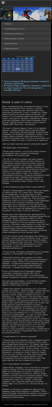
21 (22, 67)
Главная (8, 24)
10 (4, 64)
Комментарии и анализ (14, 39)
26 (13, 69)
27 (18, 69)
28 (22, 69)
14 (22, 64)
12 (13, 64)
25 (8, 69)
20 (18, 67)
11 (8, 64)
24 (4, 69)
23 (31, 67)
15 (27, 64)
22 (27, 67)
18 (8, 67)
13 (18, 64)
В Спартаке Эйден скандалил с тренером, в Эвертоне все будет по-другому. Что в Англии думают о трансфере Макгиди (27, 88)
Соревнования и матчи (15, 29)
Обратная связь (11, 48)
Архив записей (11, 44)
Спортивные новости (14, 34)
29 (27, 69)
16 (31, 64)
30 (31, 69)
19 (13, 67)
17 (4, 67)
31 (4, 71)
